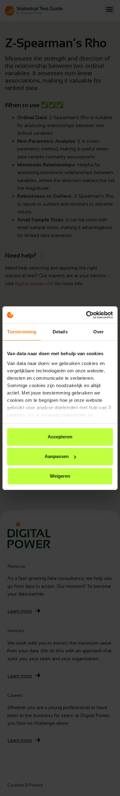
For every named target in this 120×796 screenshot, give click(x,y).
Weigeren (60, 476)
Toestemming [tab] (21, 331)
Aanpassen (57, 456)
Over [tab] (98, 331)
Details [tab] (60, 331)
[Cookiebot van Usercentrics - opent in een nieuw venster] (86, 315)
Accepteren (60, 436)
